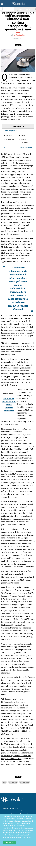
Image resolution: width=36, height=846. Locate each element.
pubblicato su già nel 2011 (16, 719)
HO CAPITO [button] (9, 842)
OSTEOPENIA (13, 782)
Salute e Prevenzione (25, 811)
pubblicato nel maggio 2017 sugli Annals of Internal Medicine (17, 250)
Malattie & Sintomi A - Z (10, 808)
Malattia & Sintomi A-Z (26, 147)
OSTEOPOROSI (24, 782)
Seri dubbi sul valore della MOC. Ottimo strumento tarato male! (9, 405)
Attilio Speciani (19, 35)
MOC (4, 782)
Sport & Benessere (9, 20)
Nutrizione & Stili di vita (10, 16)
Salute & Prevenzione (9, 9)
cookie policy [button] (26, 837)
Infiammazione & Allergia (10, 13)
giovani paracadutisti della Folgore (16, 112)
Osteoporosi (11, 130)
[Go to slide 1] (4, 147)
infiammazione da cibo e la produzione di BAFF (13, 703)
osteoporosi (20, 80)
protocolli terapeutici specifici (17, 745)
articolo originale (12, 501)
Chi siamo (5, 811)
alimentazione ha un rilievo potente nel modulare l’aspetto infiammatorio (17, 755)
